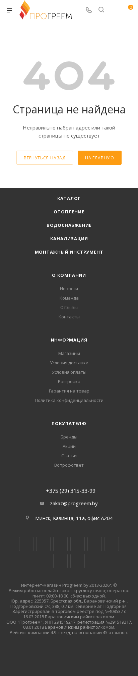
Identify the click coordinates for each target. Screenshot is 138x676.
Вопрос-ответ (69, 465)
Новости (69, 288)
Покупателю (69, 423)
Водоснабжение (69, 225)
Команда (69, 298)
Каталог (69, 198)
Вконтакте (26, 544)
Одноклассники (112, 544)
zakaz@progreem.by (74, 503)
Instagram (60, 544)
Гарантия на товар (69, 391)
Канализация (69, 239)
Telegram (77, 544)
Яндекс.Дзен (77, 561)
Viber (60, 561)
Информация (69, 340)
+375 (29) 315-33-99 (70, 490)
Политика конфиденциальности (69, 400)
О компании (69, 275)
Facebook (43, 544)
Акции (69, 446)
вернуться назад (45, 158)
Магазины (69, 353)
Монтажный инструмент (69, 252)
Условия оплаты (69, 372)
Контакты (69, 317)
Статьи (69, 456)
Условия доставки (69, 363)
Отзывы (69, 307)
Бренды (69, 437)
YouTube (94, 544)
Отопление (69, 212)
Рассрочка (69, 381)
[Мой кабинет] (114, 10)
